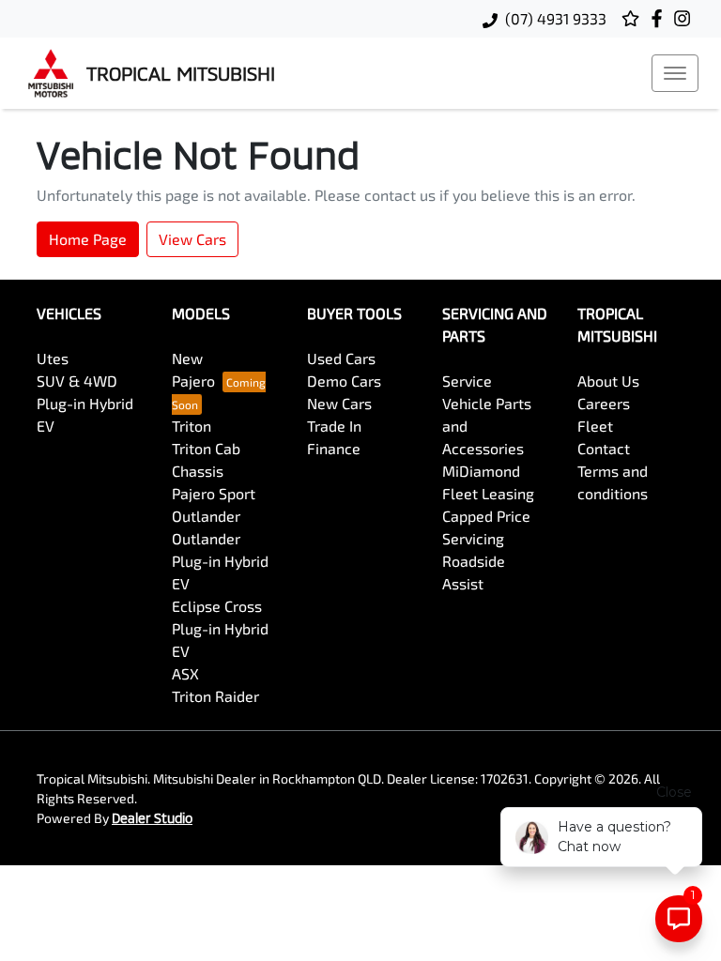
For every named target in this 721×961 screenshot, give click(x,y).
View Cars (192, 239)
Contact (603, 448)
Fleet (595, 426)
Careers (603, 403)
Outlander (206, 516)
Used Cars (341, 358)
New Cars (339, 403)
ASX (185, 673)
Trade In (334, 426)
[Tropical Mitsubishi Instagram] (685, 18)
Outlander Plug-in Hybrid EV (220, 560)
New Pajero (193, 369)
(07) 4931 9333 (555, 18)
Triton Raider (215, 696)
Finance (333, 448)
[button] (675, 73)
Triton (191, 426)
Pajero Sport (213, 493)
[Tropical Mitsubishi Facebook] (660, 18)
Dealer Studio (152, 818)
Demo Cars (344, 380)
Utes (53, 358)
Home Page (88, 239)
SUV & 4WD (77, 380)
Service (467, 380)
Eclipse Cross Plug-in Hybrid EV (220, 628)
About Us (608, 380)
